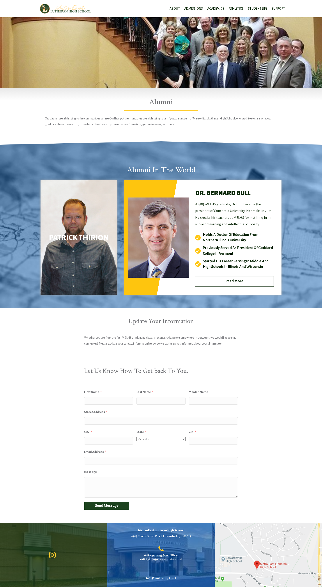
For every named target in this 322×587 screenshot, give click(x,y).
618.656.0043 (153, 555)
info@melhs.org (157, 578)
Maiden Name (198, 392)
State (140, 432)
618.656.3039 (149, 559)
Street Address (94, 412)
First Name (91, 392)
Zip (191, 432)
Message (90, 471)
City (86, 432)
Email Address (94, 452)
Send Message (107, 506)
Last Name (143, 392)
